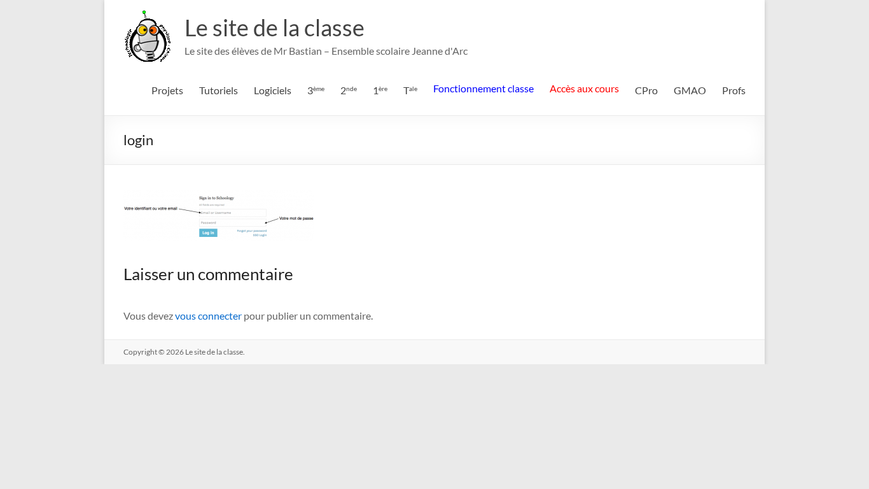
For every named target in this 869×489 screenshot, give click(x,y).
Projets (167, 90)
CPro (646, 90)
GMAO (690, 90)
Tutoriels (218, 90)
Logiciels (272, 90)
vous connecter (208, 315)
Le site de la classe (274, 27)
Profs (734, 90)
